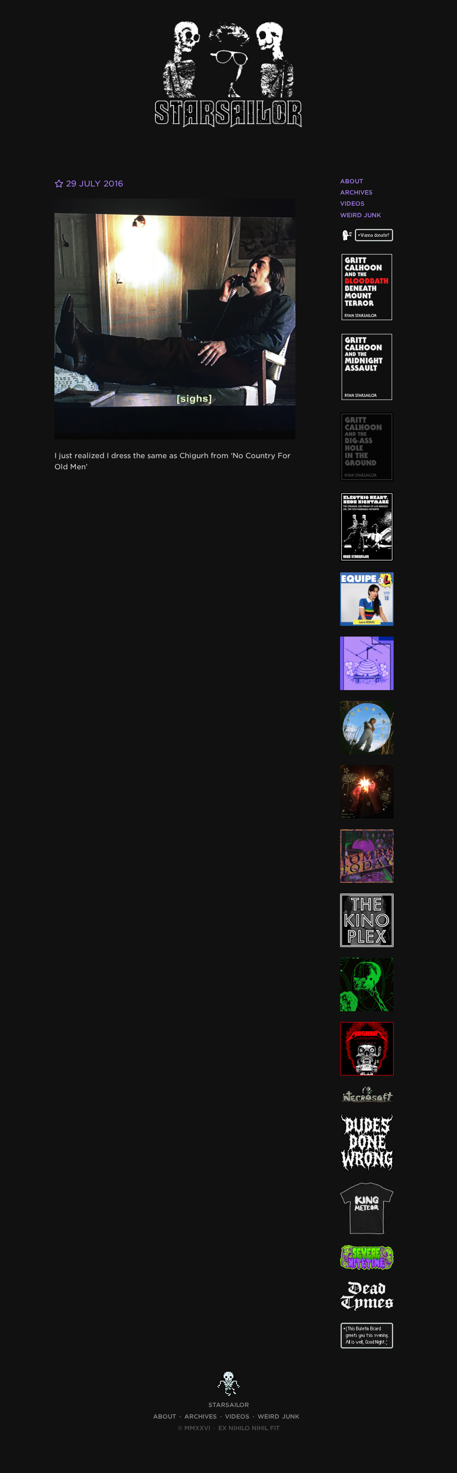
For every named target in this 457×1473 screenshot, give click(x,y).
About (351, 181)
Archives (356, 192)
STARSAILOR (228, 1405)
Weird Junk (360, 215)
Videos (352, 203)
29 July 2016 (93, 183)
